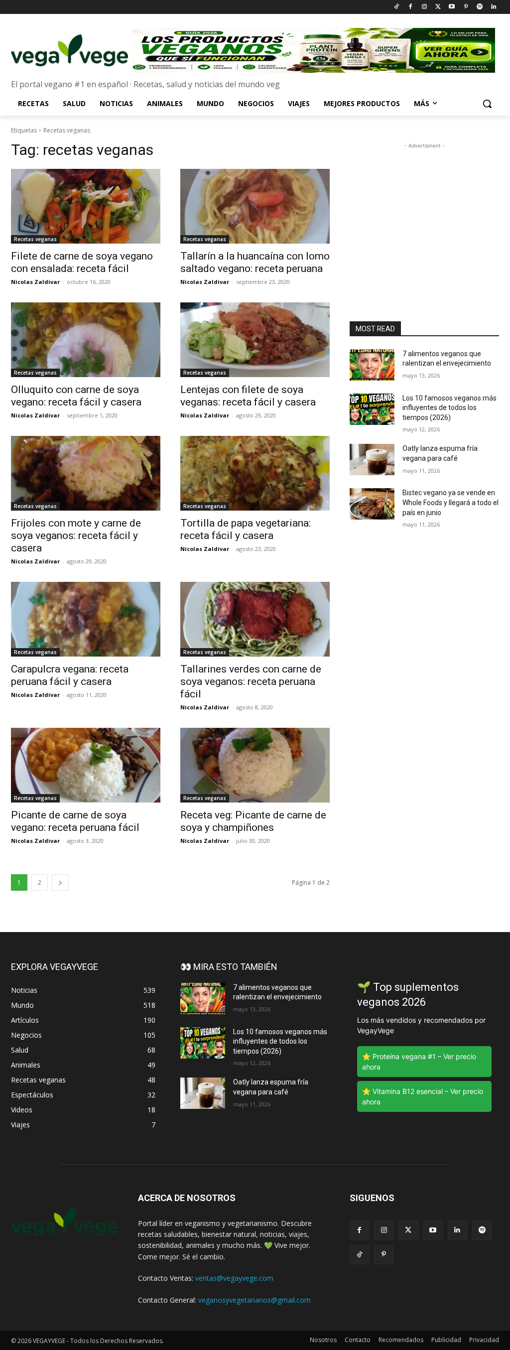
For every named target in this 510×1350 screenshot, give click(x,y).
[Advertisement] (424, 213)
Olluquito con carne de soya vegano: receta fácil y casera (76, 396)
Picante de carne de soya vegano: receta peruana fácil (75, 821)
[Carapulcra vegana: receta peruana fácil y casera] (85, 619)
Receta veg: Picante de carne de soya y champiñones (253, 821)
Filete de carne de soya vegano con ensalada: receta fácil (82, 262)
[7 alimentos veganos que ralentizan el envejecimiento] (372, 365)
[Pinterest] (466, 7)
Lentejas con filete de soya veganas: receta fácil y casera (248, 396)
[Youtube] (452, 7)
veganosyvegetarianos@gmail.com (254, 1300)
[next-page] (60, 882)
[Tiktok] (396, 7)
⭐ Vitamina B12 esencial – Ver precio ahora (422, 1096)
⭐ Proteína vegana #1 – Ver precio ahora (419, 1061)
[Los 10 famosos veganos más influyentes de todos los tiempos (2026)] (372, 409)
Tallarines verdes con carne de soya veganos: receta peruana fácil (250, 681)
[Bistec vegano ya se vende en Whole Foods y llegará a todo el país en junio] (372, 504)
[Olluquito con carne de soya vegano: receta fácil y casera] (85, 339)
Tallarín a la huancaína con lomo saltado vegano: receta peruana (255, 262)
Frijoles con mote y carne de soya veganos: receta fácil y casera (76, 535)
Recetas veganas (35, 239)
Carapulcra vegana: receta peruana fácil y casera (69, 675)
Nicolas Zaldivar (35, 281)
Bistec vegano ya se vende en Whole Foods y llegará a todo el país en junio (450, 502)
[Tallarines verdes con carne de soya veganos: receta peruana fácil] (255, 619)
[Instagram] (424, 7)
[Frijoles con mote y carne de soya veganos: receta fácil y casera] (85, 473)
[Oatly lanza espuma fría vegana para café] (372, 459)
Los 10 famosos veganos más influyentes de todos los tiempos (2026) (449, 407)
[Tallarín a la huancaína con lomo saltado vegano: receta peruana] (255, 206)
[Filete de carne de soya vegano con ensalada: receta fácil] (85, 206)
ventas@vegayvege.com (234, 1278)
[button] (487, 104)
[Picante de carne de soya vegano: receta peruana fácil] (85, 765)
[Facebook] (410, 7)
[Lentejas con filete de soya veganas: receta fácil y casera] (255, 339)
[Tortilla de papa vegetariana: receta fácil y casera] (255, 473)
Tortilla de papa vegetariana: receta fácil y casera (245, 529)
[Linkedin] (493, 7)
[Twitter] (438, 7)
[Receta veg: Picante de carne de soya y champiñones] (255, 765)
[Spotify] (479, 7)
